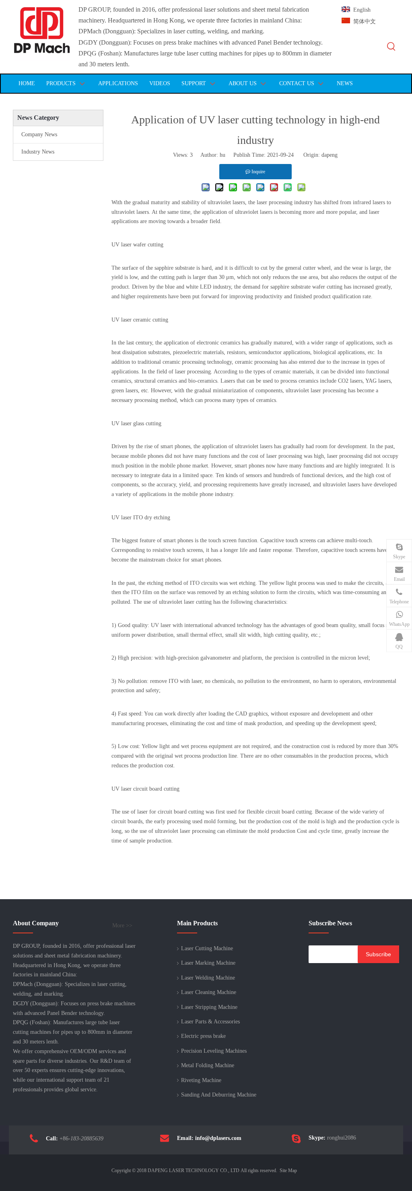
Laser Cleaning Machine (208, 992)
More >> (122, 926)
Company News (39, 134)
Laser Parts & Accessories (210, 1022)
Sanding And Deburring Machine (218, 1095)
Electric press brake (203, 1036)
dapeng (329, 155)
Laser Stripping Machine (209, 1007)
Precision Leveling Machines (214, 1051)
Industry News (37, 152)
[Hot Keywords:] (391, 46)
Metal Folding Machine (207, 1065)
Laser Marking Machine (208, 963)
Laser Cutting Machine (207, 948)
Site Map (288, 1170)
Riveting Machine (201, 1080)
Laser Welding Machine (208, 978)
